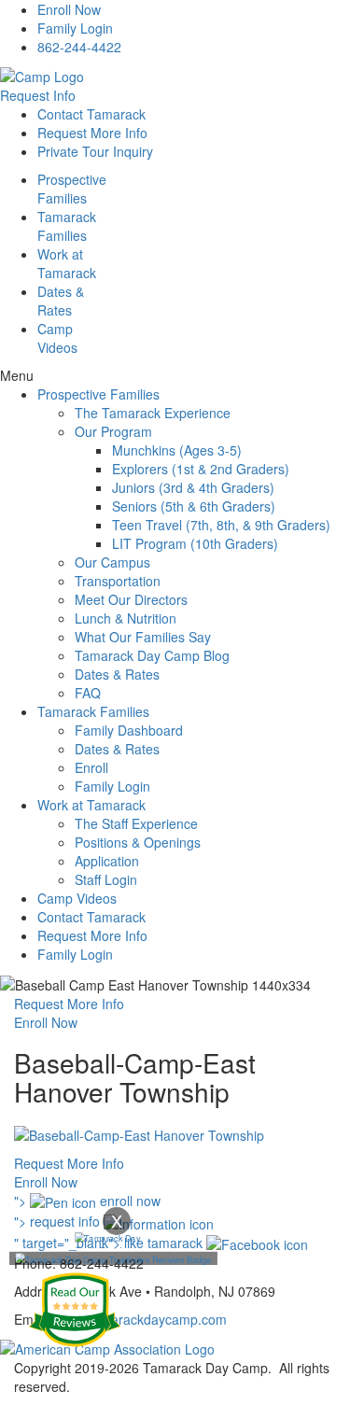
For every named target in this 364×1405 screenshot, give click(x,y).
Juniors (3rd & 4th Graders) (193, 487)
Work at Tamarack (91, 804)
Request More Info (92, 132)
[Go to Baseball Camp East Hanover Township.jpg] (139, 1133)
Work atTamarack (66, 263)
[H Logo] (42, 74)
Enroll (91, 767)
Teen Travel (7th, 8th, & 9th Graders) (221, 524)
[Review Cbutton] (74, 1309)
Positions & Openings (138, 842)
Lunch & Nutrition (125, 618)
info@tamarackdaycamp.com (140, 1319)
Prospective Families (98, 394)
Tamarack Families (93, 711)
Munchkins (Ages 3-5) (177, 450)
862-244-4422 (79, 46)
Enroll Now (69, 9)
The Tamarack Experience (153, 412)
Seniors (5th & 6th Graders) (193, 506)
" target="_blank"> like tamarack (110, 1242)
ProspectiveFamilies (71, 188)
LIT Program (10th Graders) (195, 543)
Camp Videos (57, 338)
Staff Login (106, 879)
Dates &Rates (60, 300)
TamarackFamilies (66, 226)
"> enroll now (87, 1200)
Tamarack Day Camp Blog (152, 655)
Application (107, 860)
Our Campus (112, 562)
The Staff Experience (136, 823)
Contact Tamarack (91, 114)
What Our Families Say (143, 636)
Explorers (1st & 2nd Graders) (200, 468)
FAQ (88, 692)
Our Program (113, 431)
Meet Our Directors (131, 599)
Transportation (118, 580)
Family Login (75, 28)
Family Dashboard (129, 730)
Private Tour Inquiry (95, 151)
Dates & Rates (117, 674)
